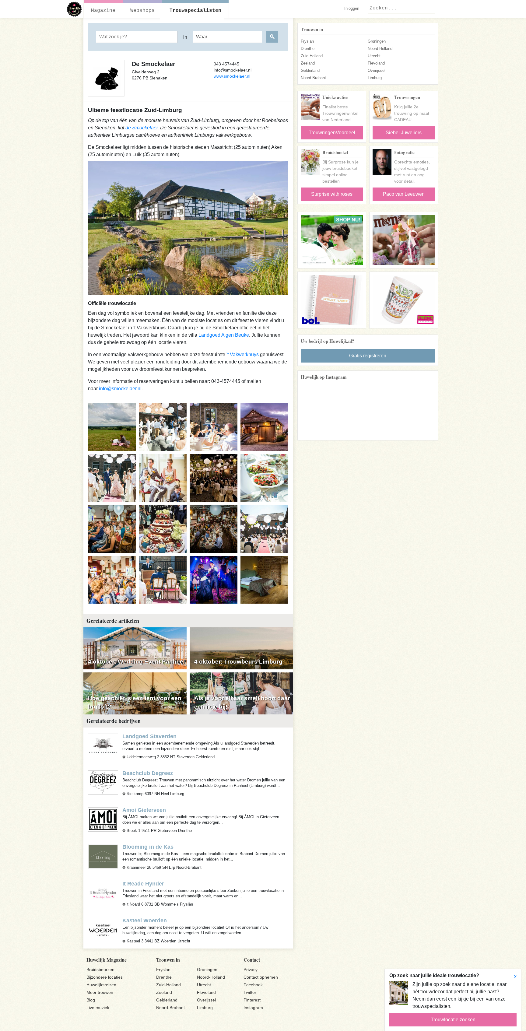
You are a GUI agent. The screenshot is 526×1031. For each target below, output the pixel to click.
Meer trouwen (99, 992)
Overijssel (376, 70)
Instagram (253, 1007)
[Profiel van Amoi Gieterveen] (103, 819)
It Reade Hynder (143, 884)
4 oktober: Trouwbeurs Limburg (238, 661)
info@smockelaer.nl (120, 388)
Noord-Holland (380, 48)
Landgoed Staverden (149, 736)
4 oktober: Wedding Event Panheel (136, 661)
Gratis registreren (367, 355)
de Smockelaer (141, 127)
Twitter (250, 992)
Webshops (142, 10)
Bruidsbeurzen (100, 969)
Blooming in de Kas (148, 847)
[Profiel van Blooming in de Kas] (103, 855)
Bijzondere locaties (104, 977)
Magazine (103, 10)
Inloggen (351, 8)
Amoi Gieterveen (144, 810)
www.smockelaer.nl (232, 76)
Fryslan (307, 41)
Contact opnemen (261, 977)
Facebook (253, 984)
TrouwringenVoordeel (332, 132)
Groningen (377, 41)
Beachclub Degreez (147, 773)
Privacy (251, 969)
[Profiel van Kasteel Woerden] (103, 929)
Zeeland (308, 63)
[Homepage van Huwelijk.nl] (74, 9)
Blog (90, 1000)
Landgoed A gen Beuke (223, 335)
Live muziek (97, 1007)
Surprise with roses (331, 194)
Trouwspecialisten (195, 10)
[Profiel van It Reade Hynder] (103, 892)
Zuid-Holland (312, 56)
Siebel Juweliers (404, 132)
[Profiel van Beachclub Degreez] (103, 782)
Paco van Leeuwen (404, 194)
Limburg (375, 77)
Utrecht (374, 56)
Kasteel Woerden (144, 920)
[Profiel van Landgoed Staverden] (103, 745)
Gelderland (310, 70)
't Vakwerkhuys (242, 354)
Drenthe (307, 48)
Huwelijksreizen (101, 984)
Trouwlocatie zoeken (453, 1019)
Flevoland (376, 63)
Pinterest (252, 1000)
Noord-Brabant (313, 77)
